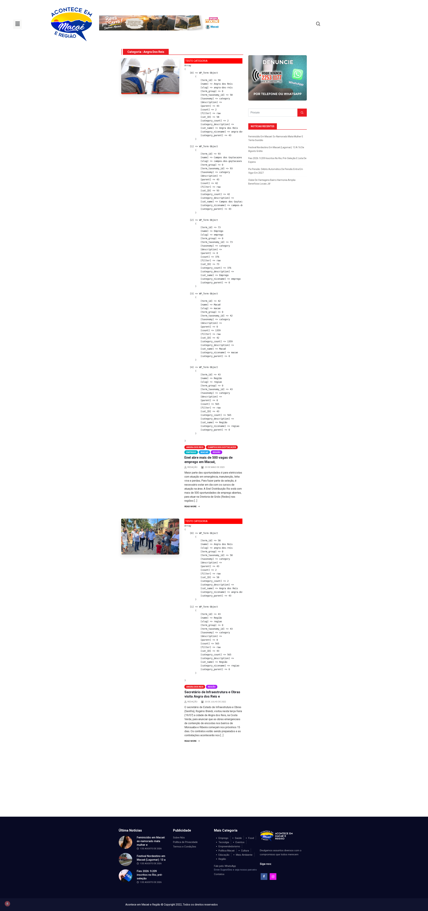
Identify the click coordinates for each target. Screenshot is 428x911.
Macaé (204, 452)
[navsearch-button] (314, 24)
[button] (17, 24)
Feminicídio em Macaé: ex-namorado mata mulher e (151, 841)
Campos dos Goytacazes (222, 447)
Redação (192, 467)
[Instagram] (273, 876)
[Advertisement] (214, 791)
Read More (190, 506)
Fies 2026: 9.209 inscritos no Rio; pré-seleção (150, 875)
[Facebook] (264, 876)
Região (216, 452)
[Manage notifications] (7, 903)
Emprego (191, 452)
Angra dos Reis (194, 447)
